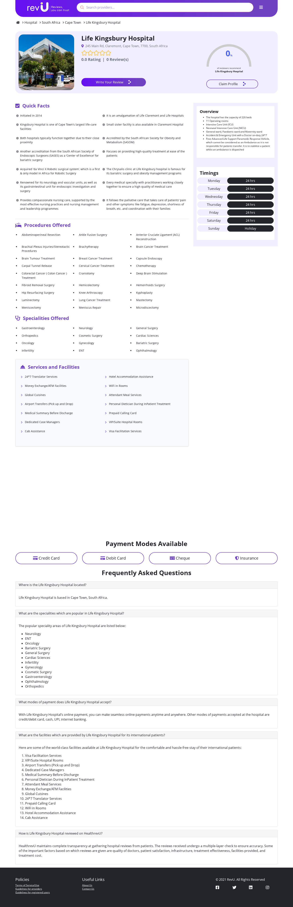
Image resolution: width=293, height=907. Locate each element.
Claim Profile (228, 84)
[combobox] (165, 7)
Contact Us (88, 888)
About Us (87, 885)
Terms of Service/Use (27, 885)
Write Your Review (109, 82)
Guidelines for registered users (32, 892)
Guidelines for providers (28, 888)
